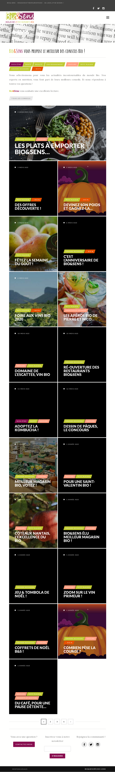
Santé (28, 64)
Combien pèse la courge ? (80, 649)
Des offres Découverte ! (28, 206)
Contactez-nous (24, 744)
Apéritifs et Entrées (76, 310)
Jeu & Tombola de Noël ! (32, 594)
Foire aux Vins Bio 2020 (32, 317)
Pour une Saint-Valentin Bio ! (79, 483)
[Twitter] (91, 744)
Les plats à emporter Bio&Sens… (49, 148)
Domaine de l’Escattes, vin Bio (32, 372)
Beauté (38, 64)
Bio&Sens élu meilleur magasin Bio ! (81, 536)
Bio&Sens (89, 769)
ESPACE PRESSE (45, 769)
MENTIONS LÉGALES (19, 769)
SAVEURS (72, 64)
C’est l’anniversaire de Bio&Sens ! (81, 260)
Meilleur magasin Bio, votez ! (33, 483)
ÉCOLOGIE (70, 769)
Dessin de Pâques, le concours (81, 428)
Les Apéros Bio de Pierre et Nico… (80, 317)
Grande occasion (20, 69)
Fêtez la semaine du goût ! (31, 262)
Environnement (55, 64)
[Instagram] (98, 744)
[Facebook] (84, 744)
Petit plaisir (87, 64)
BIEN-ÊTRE (16, 64)
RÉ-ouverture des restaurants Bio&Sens (81, 370)
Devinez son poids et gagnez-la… (82, 206)
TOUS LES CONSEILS (21, 98)
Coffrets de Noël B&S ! (32, 649)
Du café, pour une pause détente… (32, 704)
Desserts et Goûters (27, 698)
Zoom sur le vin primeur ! (79, 594)
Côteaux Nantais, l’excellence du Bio (32, 536)
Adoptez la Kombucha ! (27, 428)
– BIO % (37, 69)
